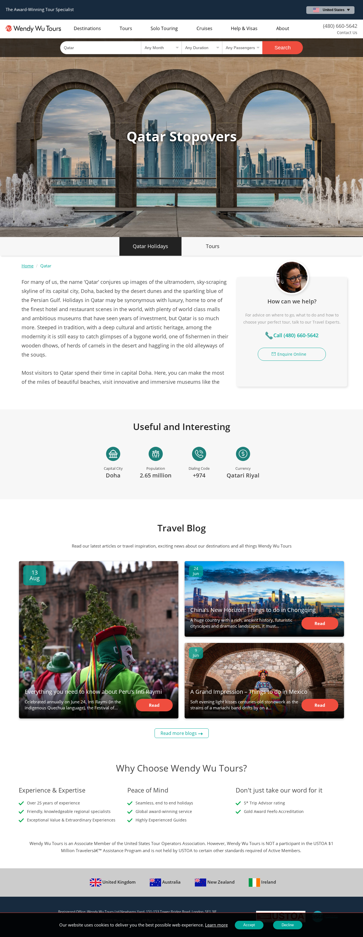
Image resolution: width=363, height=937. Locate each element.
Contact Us (347, 32)
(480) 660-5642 (340, 25)
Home (27, 266)
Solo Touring (164, 28)
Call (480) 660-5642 (295, 335)
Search (283, 48)
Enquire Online (291, 354)
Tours (126, 28)
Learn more (216, 925)
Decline (288, 925)
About (282, 28)
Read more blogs (179, 733)
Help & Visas (244, 28)
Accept (249, 925)
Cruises (204, 28)
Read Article (154, 706)
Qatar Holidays (150, 246)
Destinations (87, 28)
